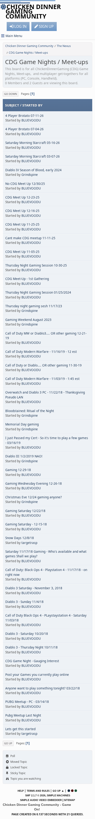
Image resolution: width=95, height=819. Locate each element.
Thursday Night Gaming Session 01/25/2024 (38, 292)
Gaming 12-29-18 (18, 470)
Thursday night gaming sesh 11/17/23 (33, 306)
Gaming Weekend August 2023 (28, 319)
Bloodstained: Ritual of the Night (29, 411)
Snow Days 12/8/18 (19, 538)
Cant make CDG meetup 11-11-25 (30, 238)
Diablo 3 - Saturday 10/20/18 (26, 633)
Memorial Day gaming (22, 424)
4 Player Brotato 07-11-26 (24, 115)
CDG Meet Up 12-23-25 (22, 197)
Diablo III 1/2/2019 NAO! (23, 456)
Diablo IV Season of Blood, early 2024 (33, 170)
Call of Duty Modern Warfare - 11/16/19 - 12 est (41, 351)
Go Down (10, 94)
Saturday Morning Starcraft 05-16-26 (32, 142)
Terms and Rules (38, 790)
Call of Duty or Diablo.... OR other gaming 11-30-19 (43, 365)
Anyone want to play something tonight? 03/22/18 (42, 688)
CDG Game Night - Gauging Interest (32, 661)
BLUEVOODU (31, 120)
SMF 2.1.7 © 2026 (35, 795)
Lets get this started (20, 729)
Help (21, 790)
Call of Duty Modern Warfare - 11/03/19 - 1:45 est (42, 378)
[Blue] (69, 790)
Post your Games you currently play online (37, 674)
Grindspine (29, 174)
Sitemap (69, 800)
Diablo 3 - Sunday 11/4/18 (24, 601)
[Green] (75, 790)
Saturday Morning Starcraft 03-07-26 (32, 156)
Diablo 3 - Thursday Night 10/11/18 (31, 647)
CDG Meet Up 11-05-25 (22, 251)
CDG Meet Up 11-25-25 (22, 224)
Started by (32, 105)
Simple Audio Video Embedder (41, 800)
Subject (12, 105)
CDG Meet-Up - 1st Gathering (27, 278)
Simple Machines (58, 795)
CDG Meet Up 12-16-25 (22, 210)
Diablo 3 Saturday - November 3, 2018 (33, 588)
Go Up (8, 743)
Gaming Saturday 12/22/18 (25, 511)
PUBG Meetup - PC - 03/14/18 (27, 701)
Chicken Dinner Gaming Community (33, 11)
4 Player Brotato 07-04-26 (24, 129)
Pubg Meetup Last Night (23, 715)
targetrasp (29, 542)
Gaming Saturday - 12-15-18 (26, 524)
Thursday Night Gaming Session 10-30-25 (36, 265)
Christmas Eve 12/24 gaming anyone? (33, 497)
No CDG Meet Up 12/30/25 (25, 183)
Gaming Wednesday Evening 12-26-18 (33, 483)
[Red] (72, 790)
